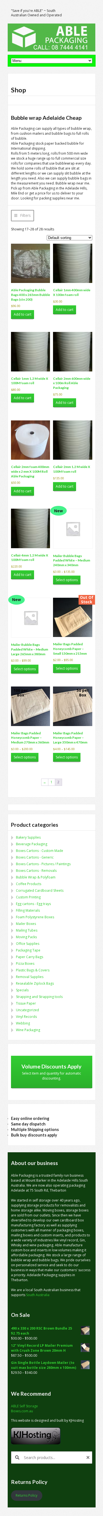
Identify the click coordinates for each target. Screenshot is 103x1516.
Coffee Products (28, 883)
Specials (22, 990)
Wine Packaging (28, 1030)
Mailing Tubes (26, 930)
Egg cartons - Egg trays (33, 903)
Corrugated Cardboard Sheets (39, 890)
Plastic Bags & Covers (32, 970)
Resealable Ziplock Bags (35, 983)
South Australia (37, 1295)
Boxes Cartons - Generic (35, 857)
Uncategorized (27, 1010)
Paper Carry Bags (29, 957)
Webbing (23, 1023)
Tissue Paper (26, 1003)
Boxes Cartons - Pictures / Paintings (43, 864)
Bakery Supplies (28, 837)
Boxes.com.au (22, 1411)
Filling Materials (28, 910)
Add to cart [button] (22, 314)
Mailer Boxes (26, 923)
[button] (22, 215)
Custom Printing (28, 897)
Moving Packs (26, 937)
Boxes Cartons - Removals (36, 870)
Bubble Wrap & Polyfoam (35, 877)
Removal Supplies (29, 976)
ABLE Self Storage (24, 1406)
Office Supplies (27, 943)
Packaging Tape (28, 950)
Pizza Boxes (25, 963)
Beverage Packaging (31, 844)
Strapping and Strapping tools (39, 996)
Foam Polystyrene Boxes (35, 917)
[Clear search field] (88, 1457)
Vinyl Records (26, 1016)
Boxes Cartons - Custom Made (39, 850)
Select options (67, 580)
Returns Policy (26, 1495)
